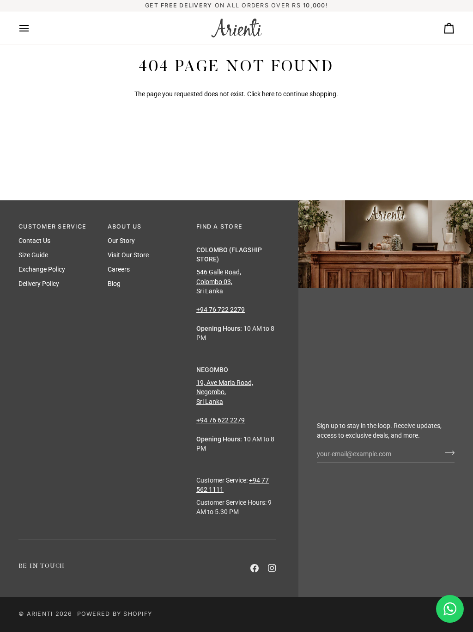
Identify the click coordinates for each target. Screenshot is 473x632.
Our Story (121, 240)
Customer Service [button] (52, 226)
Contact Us (34, 240)
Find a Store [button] (219, 226)
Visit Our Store (128, 255)
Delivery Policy (38, 283)
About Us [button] (125, 226)
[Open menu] (32, 28)
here (268, 94)
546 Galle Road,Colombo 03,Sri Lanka (218, 281)
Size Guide (33, 255)
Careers (119, 269)
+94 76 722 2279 (220, 309)
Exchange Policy (41, 269)
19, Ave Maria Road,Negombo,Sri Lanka (224, 392)
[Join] (447, 453)
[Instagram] (272, 568)
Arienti (40, 613)
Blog (114, 283)
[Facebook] (254, 568)
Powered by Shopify (114, 613)
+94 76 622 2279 (220, 420)
